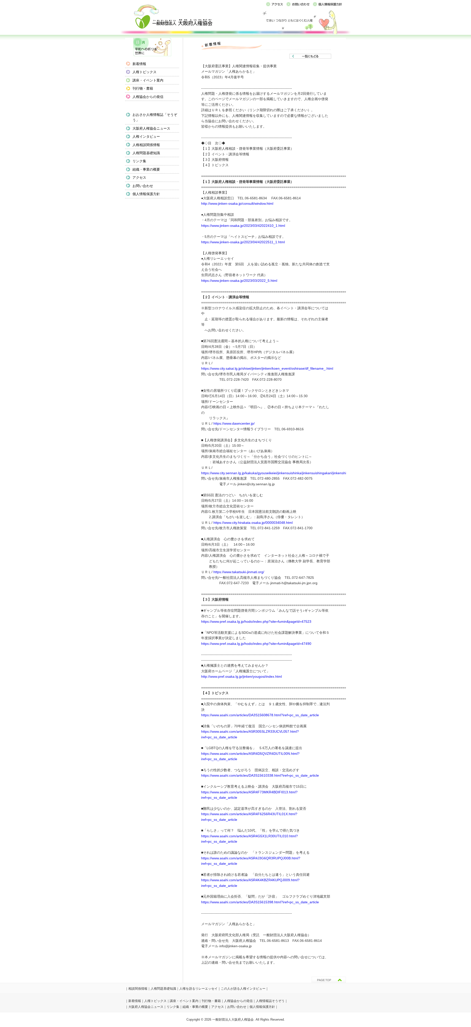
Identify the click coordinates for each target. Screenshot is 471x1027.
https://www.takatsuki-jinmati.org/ (238, 572)
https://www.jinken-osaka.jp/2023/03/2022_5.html (239, 281)
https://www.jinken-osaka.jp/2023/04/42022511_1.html (243, 242)
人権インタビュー (146, 136)
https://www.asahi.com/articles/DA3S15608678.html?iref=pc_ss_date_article (260, 715)
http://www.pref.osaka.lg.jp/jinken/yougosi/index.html (241, 676)
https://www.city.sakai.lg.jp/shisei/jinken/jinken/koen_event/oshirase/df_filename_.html (267, 368)
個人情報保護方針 (146, 194)
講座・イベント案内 (147, 80)
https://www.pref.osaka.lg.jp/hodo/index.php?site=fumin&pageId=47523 (256, 621)
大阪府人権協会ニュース (151, 128)
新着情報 (139, 64)
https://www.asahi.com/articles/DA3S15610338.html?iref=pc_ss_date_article (260, 775)
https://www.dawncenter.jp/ (234, 423)
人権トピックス (144, 72)
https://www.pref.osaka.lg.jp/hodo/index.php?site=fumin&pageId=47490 (256, 644)
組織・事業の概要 (146, 169)
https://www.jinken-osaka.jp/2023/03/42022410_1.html (243, 226)
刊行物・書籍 (142, 88)
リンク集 (139, 161)
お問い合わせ (142, 186)
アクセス (139, 177)
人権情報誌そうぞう (270, 1001)
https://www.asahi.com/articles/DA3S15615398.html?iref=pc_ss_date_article (260, 902)
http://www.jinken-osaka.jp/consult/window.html (237, 203)
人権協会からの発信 (147, 97)
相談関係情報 (137, 988)
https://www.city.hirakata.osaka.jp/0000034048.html (253, 523)
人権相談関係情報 (146, 145)
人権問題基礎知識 (146, 153)
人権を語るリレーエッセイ (198, 988)
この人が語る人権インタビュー (243, 988)
